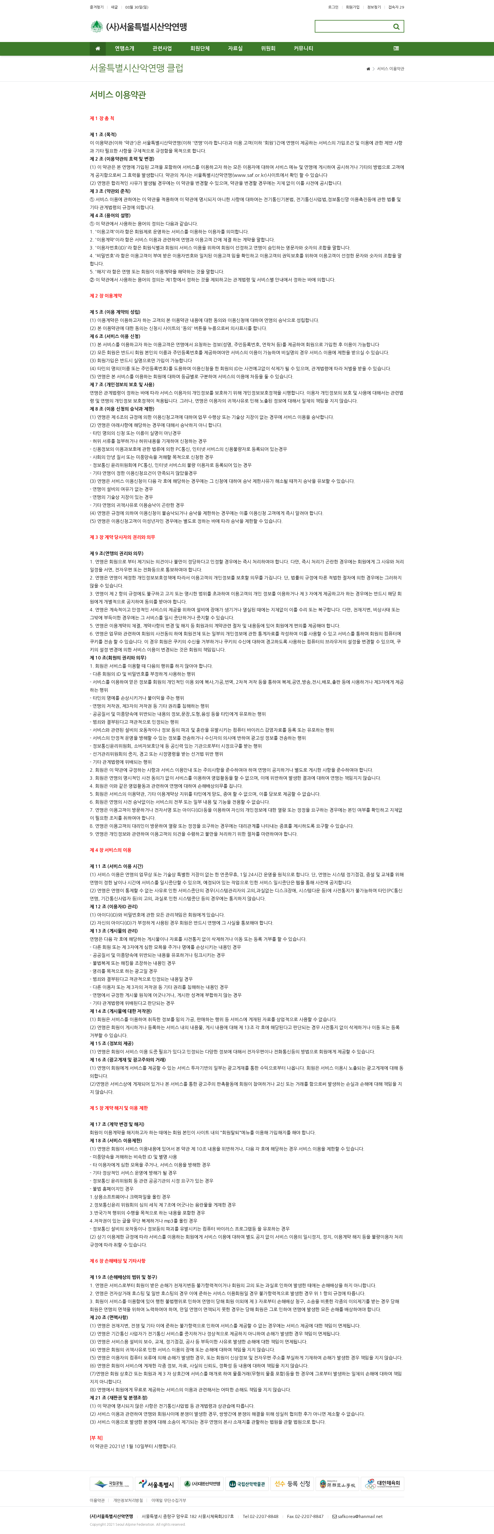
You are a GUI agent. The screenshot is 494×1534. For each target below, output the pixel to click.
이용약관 (97, 1501)
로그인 (333, 7)
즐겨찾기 (96, 7)
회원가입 (353, 7)
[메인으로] (98, 49)
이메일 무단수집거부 (169, 1501)
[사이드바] (396, 49)
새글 (114, 7)
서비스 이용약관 (390, 69)
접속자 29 (396, 7)
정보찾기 (374, 7)
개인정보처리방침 (128, 1501)
